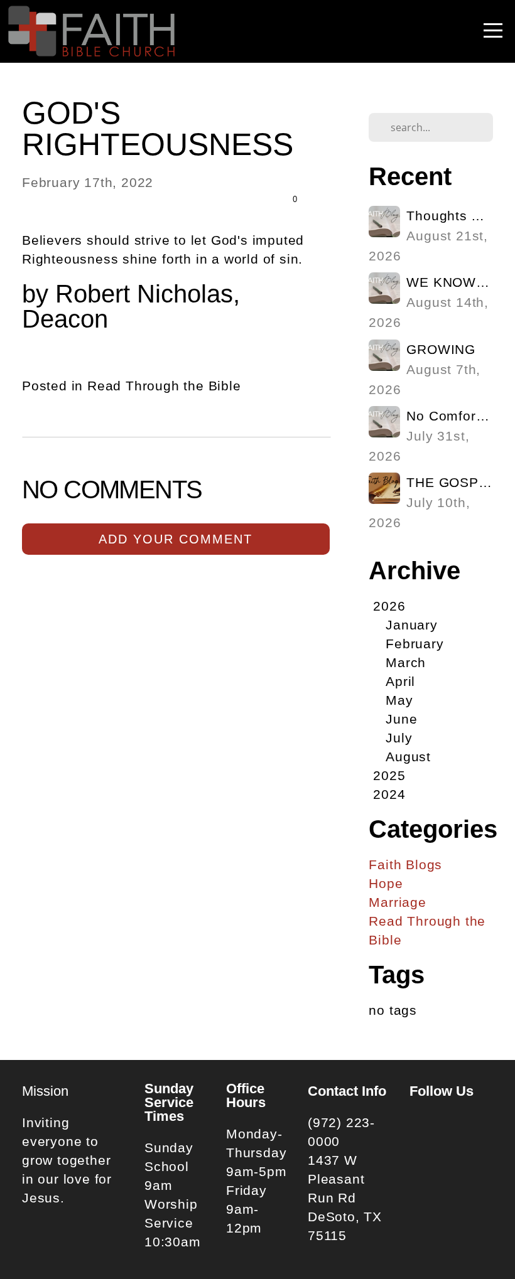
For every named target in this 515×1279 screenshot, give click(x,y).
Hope (386, 883)
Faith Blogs (405, 864)
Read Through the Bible (164, 385)
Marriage (397, 902)
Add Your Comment (175, 539)
